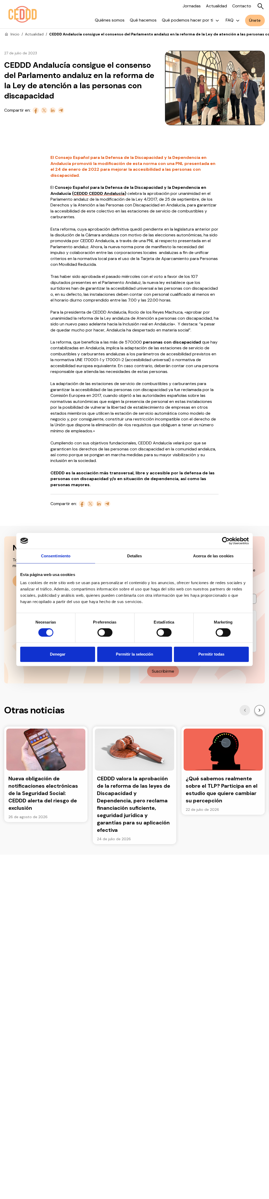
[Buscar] (260, 6)
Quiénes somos (110, 20)
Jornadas (192, 6)
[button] (245, 710)
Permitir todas (211, 654)
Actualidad (216, 6)
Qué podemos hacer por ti (187, 20)
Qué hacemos (143, 20)
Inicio (15, 34)
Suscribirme (163, 671)
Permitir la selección (134, 654)
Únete (255, 20)
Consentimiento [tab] (55, 556)
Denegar (57, 654)
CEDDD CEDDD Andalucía (99, 193)
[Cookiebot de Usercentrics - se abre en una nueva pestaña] (226, 541)
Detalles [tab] (134, 556)
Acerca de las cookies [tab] (213, 556)
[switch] (104, 632)
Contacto (241, 6)
